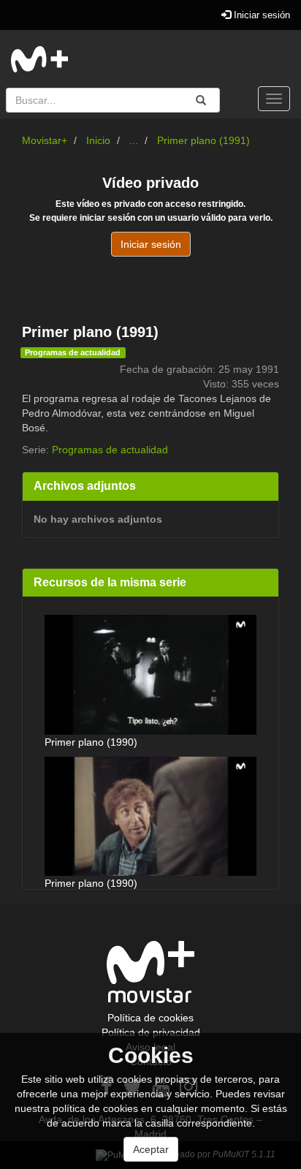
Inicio (98, 140)
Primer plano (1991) (203, 140)
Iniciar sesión (260, 15)
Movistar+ (44, 140)
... (133, 140)
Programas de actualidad (73, 352)
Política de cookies (150, 1018)
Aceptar (151, 1149)
